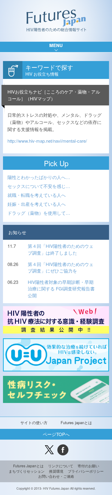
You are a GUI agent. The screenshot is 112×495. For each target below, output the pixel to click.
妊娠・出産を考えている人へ (36, 204)
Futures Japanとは (28, 465)
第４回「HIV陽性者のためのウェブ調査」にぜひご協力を (60, 267)
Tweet (49, 449)
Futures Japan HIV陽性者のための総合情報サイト (56, 21)
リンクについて (60, 465)
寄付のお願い (88, 465)
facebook (62, 449)
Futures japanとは (76, 422)
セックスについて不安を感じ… (38, 186)
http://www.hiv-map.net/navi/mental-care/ (47, 141)
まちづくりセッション (27, 471)
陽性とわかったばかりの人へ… (38, 177)
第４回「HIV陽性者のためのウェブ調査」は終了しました (60, 249)
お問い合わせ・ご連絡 (56, 476)
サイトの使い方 (33, 422)
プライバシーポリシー (86, 471)
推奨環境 (56, 471)
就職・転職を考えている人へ (36, 195)
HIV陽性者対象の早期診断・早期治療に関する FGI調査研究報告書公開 (61, 288)
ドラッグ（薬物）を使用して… (38, 213)
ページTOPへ (56, 434)
